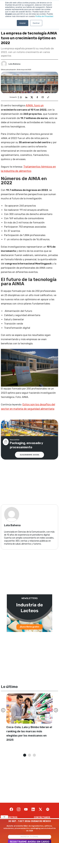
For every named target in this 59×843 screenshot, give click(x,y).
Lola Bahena (14, 64)
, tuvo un (35, 105)
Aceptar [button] (22, 23)
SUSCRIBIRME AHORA (29, 455)
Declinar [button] (36, 23)
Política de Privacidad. (44, 16)
